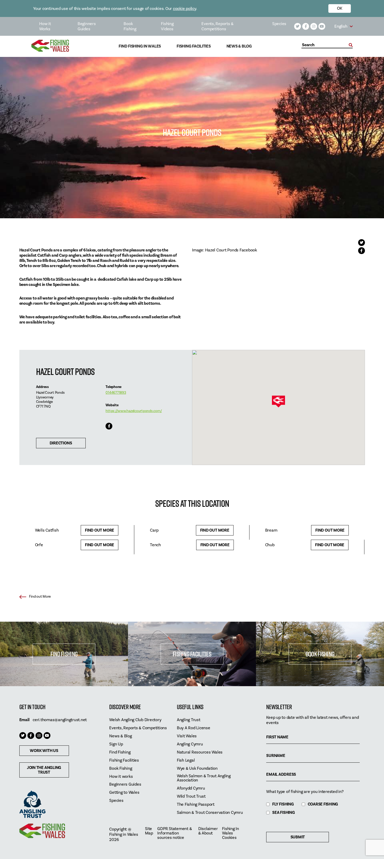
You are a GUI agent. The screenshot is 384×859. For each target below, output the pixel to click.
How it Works (45, 26)
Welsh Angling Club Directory (135, 720)
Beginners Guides (87, 26)
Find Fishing (64, 654)
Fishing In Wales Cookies (230, 833)
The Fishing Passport (195, 804)
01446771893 (116, 392)
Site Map (149, 831)
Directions (61, 443)
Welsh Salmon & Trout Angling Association (204, 778)
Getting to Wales (124, 792)
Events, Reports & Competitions (217, 26)
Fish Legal (186, 760)
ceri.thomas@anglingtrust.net (60, 719)
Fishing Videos (167, 26)
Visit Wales (187, 736)
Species (279, 23)
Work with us (44, 750)
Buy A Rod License (193, 728)
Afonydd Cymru (191, 788)
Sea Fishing (283, 812)
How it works (121, 776)
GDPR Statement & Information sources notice (174, 833)
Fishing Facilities (194, 46)
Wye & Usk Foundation (197, 768)
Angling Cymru (190, 744)
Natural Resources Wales (200, 752)
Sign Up (116, 744)
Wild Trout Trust (191, 796)
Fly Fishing (283, 804)
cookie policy (184, 8)
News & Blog (239, 46)
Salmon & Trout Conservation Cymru (210, 812)
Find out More (99, 530)
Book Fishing (130, 26)
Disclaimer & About (208, 831)
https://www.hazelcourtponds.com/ (134, 411)
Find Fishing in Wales (140, 46)
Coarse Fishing (323, 804)
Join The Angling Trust (44, 770)
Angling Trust (188, 720)
